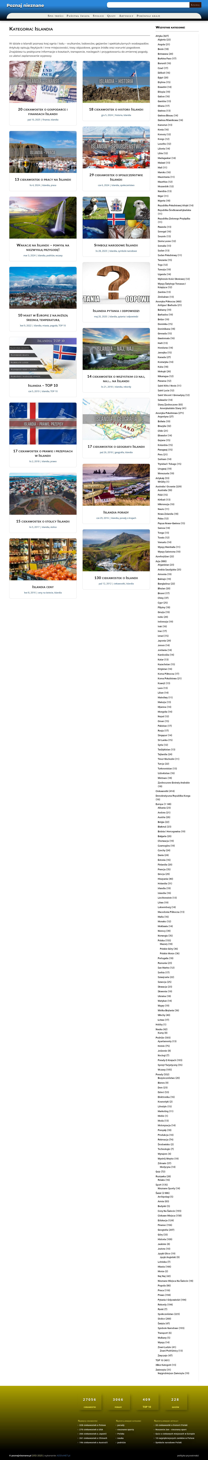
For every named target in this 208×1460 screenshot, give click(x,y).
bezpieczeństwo (166, 1078)
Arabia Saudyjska (167, 570)
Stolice (98, 16)
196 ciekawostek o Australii (93, 1442)
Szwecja (162, 982)
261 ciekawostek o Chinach (93, 1438)
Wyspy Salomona (166, 552)
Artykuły (126, 16)
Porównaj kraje (148, 16)
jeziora (161, 1249)
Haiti (160, 343)
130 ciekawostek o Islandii (116, 578)
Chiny (161, 598)
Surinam (162, 459)
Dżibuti (161, 73)
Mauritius (163, 182)
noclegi (162, 1055)
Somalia (162, 246)
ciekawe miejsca (166, 1216)
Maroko (162, 172)
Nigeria (161, 201)
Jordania (162, 650)
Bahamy (162, 310)
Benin (161, 49)
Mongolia (162, 712)
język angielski (168, 1257)
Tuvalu (161, 538)
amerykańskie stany (170, 408)
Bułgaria (162, 836)
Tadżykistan (164, 750)
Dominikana (164, 329)
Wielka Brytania (166, 1010)
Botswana (163, 54)
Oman (161, 721)
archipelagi (164, 1197)
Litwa (160, 903)
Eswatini (162, 87)
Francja (162, 869)
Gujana (161, 440)
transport (163, 1333)
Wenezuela (163, 473)
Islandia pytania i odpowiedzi (116, 310)
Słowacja (162, 987)
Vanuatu (162, 542)
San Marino (164, 968)
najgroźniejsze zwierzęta (171, 1373)
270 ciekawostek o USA (91, 1429)
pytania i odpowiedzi (128, 316)
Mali (160, 168)
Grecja (161, 874)
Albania (162, 808)
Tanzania (162, 260)
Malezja (162, 702)
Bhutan (161, 588)
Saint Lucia (163, 391)
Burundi (162, 63)
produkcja (163, 1135)
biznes (161, 1083)
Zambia (162, 292)
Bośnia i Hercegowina (169, 831)
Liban (161, 693)
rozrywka (161, 1176)
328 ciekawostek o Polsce (92, 1425)
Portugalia (163, 958)
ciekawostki (119, 583)
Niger (160, 196)
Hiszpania (163, 879)
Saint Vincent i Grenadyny (171, 395)
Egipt (160, 78)
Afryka (159, 36)
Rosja (161, 731)
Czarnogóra (164, 846)
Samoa (161, 528)
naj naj (162, 1276)
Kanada (162, 357)
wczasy (59, 255)
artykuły (160, 478)
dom (160, 1088)
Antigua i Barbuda (167, 305)
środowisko (164, 1144)
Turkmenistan (165, 769)
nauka (159, 1029)
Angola (161, 44)
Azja (158, 561)
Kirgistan (162, 669)
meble (161, 1116)
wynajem (162, 1154)
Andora (161, 813)
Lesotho (162, 144)
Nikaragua (163, 376)
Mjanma (162, 707)
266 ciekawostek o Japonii (93, 1434)
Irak (160, 626)
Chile (160, 431)
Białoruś (162, 827)
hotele (161, 1046)
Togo (160, 265)
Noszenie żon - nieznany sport (171, 1429)
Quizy (111, 16)
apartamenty (164, 1041)
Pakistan (162, 726)
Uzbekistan (164, 773)
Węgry (161, 1006)
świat (158, 1193)
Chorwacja (163, 841)
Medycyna (165, 1167)
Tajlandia (162, 754)
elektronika (164, 1097)
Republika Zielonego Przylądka (174, 219)
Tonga (161, 533)
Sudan (161, 251)
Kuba (160, 367)
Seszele (162, 236)
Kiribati (161, 500)
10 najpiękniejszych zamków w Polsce (175, 1438)
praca (53, 185)
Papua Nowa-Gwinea (169, 523)
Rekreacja (163, 1140)
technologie (164, 1149)
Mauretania (164, 177)
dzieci (161, 1092)
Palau (161, 519)
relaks (161, 1180)
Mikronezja (163, 504)
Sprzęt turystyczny (167, 1065)
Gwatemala (164, 338)
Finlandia (162, 865)
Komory (162, 134)
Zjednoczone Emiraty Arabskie (174, 783)
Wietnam (162, 778)
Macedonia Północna (168, 912)
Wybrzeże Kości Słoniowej (171, 279)
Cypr (160, 603)
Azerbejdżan (162, 556)
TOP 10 (62, 325)
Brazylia (162, 426)
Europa (159, 804)
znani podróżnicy (169, 1351)
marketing (163, 1111)
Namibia (162, 191)
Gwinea (162, 111)
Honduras (163, 348)
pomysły (162, 1130)
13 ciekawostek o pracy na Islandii (43, 179)
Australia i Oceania (165, 487)
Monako (162, 921)
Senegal (162, 232)
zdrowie (162, 1163)
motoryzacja (164, 1125)
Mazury (164, 944)
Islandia (54, 119)
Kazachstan (164, 664)
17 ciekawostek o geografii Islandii (116, 446)
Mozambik (163, 186)
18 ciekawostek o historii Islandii (116, 109)
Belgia (161, 822)
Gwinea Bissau (165, 116)
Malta (161, 917)
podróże (50, 255)
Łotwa (161, 1020)
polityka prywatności (188, 1455)
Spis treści (56, 16)
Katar (161, 660)
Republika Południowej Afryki (173, 205)
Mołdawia (163, 926)
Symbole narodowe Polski (169, 1442)
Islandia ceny (43, 587)
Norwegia (163, 936)
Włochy (161, 1015)
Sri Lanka (163, 740)
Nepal (161, 716)
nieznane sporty (166, 1188)
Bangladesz (164, 584)
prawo (53, 461)
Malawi (161, 163)
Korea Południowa (167, 678)
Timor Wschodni (166, 759)
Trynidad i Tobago (167, 464)
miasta (45, 325)
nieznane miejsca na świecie (173, 1281)
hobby (159, 1025)
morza (161, 1271)
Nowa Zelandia (165, 514)
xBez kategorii (163, 1365)
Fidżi (160, 495)
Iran (160, 631)
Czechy (161, 850)
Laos (160, 688)
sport (158, 1185)
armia (161, 1201)
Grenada (162, 334)
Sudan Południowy (167, 255)
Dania (161, 855)
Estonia (162, 860)
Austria (161, 817)
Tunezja (162, 270)
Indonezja (163, 622)
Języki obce (164, 1254)
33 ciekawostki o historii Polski (172, 1425)
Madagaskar (164, 158)
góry (160, 1235)
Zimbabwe (163, 297)
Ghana (161, 106)
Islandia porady (116, 512)
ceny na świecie (45, 592)
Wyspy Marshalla (166, 547)
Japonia (162, 641)
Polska (161, 940)
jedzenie (162, 1051)
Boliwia (161, 421)
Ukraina (162, 996)
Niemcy (162, 931)
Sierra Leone (164, 241)
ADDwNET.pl (63, 1455)
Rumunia (162, 963)
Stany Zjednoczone (168, 405)
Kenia (161, 130)
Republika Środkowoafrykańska (174, 210)
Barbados (163, 315)
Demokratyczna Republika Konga (173, 796)
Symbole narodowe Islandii (116, 245)
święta (161, 1324)
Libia (160, 153)
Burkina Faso (164, 59)
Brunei (161, 593)
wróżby (162, 482)
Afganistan (163, 565)
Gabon (161, 96)
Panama (162, 381)
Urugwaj (162, 469)
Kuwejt (161, 683)
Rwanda (162, 227)
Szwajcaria (163, 977)
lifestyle (162, 1106)
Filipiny (161, 607)
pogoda (53, 325)
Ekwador (162, 435)
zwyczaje (163, 1356)
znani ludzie (164, 1347)
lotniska (162, 1262)
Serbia (161, 973)
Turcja (161, 764)
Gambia (162, 101)
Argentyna (163, 417)
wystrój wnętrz (166, 1159)
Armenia (162, 574)
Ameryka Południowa (167, 413)
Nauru (161, 509)
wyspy (161, 1342)
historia (118, 115)
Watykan (162, 1001)
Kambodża (163, 655)
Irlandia (162, 888)
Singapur (162, 735)
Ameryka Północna (165, 302)
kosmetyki (163, 1102)
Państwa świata (78, 16)
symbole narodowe (127, 250)
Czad (160, 68)
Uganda (162, 274)
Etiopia (161, 92)
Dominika (163, 324)
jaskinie (162, 1244)
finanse (46, 119)
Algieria (162, 40)
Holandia (162, 884)
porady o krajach (128, 518)
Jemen (161, 645)
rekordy (127, 386)
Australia (162, 490)
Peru (160, 455)
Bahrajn (162, 579)
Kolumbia (163, 445)
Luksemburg (164, 907)
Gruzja (161, 612)
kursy (161, 1033)
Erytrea (161, 82)
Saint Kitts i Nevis (167, 386)
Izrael (161, 636)
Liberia (161, 149)
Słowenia (162, 991)
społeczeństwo (127, 185)
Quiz (158, 1172)
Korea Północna (166, 674)
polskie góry (166, 949)
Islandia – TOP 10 (43, 385)
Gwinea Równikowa (168, 120)
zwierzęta (161, 1370)
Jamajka (162, 353)
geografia (119, 452)
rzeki (161, 1309)
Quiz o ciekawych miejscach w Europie (175, 1434)
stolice (53, 527)
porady (159, 1074)
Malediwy (163, 698)
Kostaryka (163, 362)
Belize (161, 319)
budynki (162, 1206)
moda (161, 1121)
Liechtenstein (165, 898)
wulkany (162, 1338)
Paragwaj (163, 450)
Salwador (163, 400)
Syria (160, 745)
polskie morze (167, 953)
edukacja (163, 1220)
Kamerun (162, 125)
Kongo (161, 139)
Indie (160, 617)
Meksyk (162, 371)
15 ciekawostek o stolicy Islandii (43, 521)
